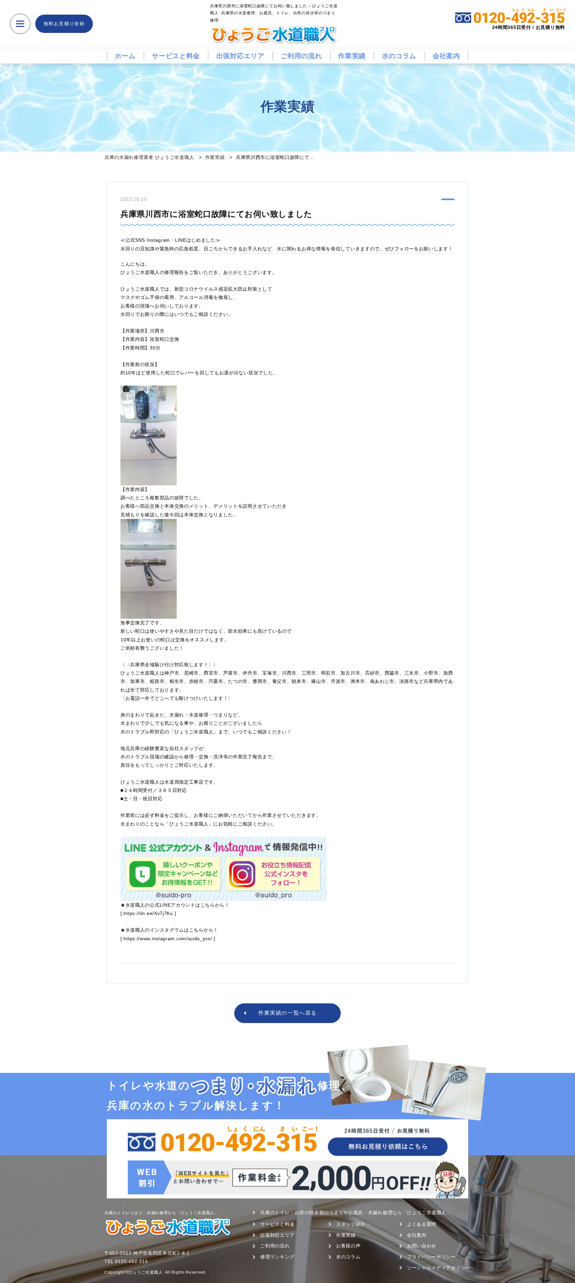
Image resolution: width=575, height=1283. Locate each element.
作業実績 (352, 56)
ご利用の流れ (301, 56)
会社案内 (446, 56)
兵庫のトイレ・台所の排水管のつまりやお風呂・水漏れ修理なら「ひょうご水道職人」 (355, 1212)
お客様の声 (348, 1245)
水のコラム (399, 56)
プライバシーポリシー (431, 1256)
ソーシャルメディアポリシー (439, 1267)
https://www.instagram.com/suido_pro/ (167, 938)
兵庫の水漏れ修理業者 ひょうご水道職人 (149, 157)
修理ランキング (277, 1256)
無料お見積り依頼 (64, 23)
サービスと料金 (176, 56)
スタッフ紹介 (350, 1224)
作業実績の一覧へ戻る (287, 1013)
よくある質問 (421, 1224)
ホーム (125, 56)
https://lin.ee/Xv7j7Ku (148, 913)
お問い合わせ (421, 1245)
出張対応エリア (240, 56)
